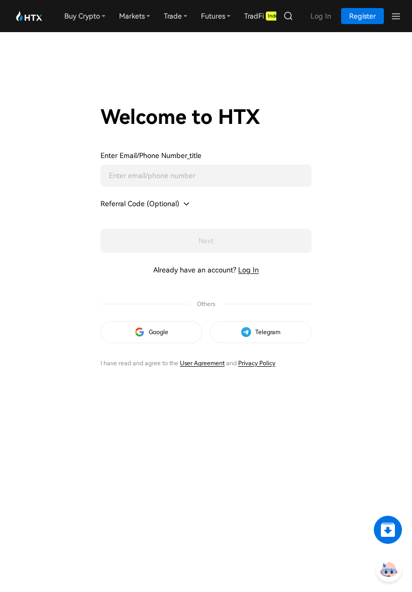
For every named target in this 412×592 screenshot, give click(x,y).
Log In (248, 270)
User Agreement (202, 363)
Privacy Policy (256, 363)
